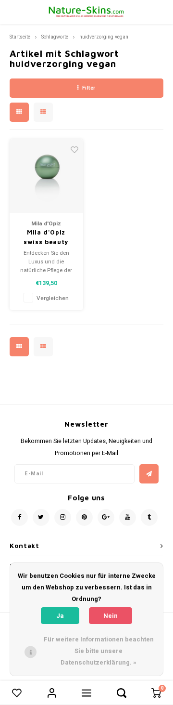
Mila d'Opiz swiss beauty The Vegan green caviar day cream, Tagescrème (46, 237)
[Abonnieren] (149, 473)
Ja (60, 615)
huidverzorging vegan (103, 36)
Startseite (20, 36)
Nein (110, 615)
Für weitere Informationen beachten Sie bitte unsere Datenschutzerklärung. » (99, 651)
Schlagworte (54, 36)
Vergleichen (53, 298)
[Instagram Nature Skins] (62, 517)
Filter (89, 88)
